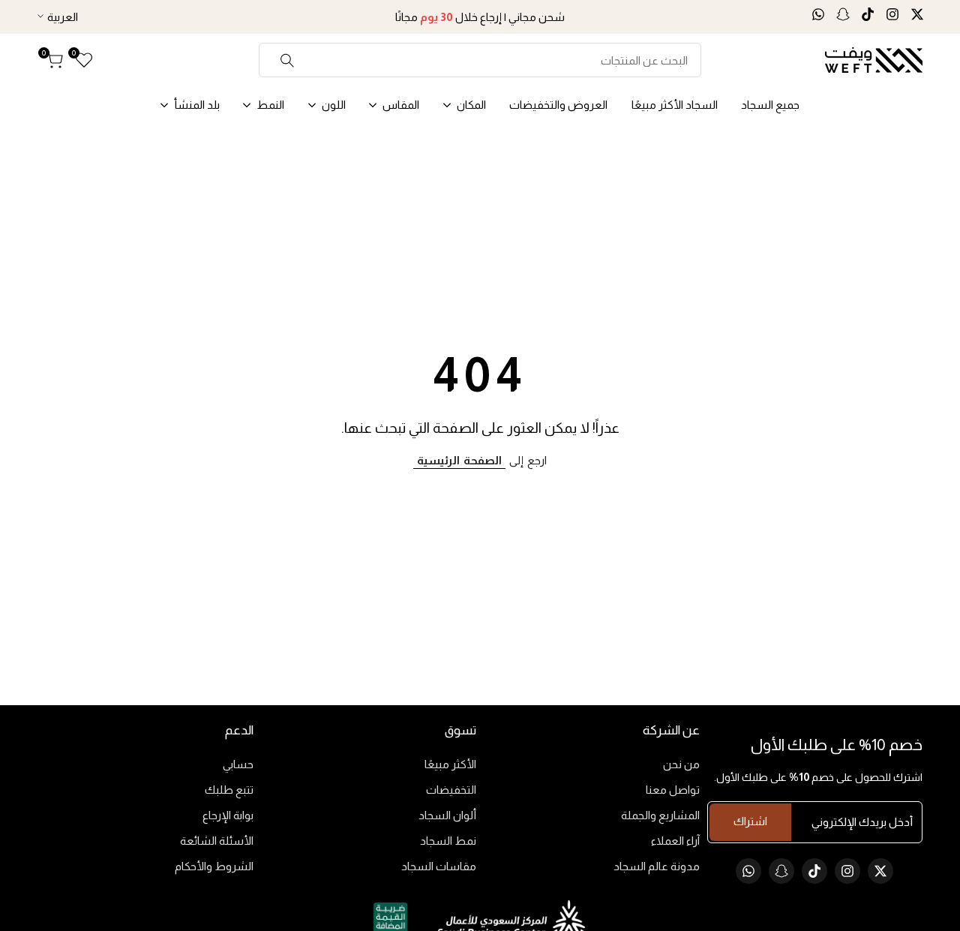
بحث (287, 60)
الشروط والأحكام (214, 866)
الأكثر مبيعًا (450, 764)
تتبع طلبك (229, 789)
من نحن (681, 764)
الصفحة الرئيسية (459, 460)
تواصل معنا (673, 789)
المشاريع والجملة (660, 815)
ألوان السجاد (447, 815)
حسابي (238, 764)
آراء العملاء (675, 840)
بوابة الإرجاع (228, 815)
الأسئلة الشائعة (217, 840)
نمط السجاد (448, 840)
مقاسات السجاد (438, 866)
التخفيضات (451, 789)
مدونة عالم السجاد (657, 866)
